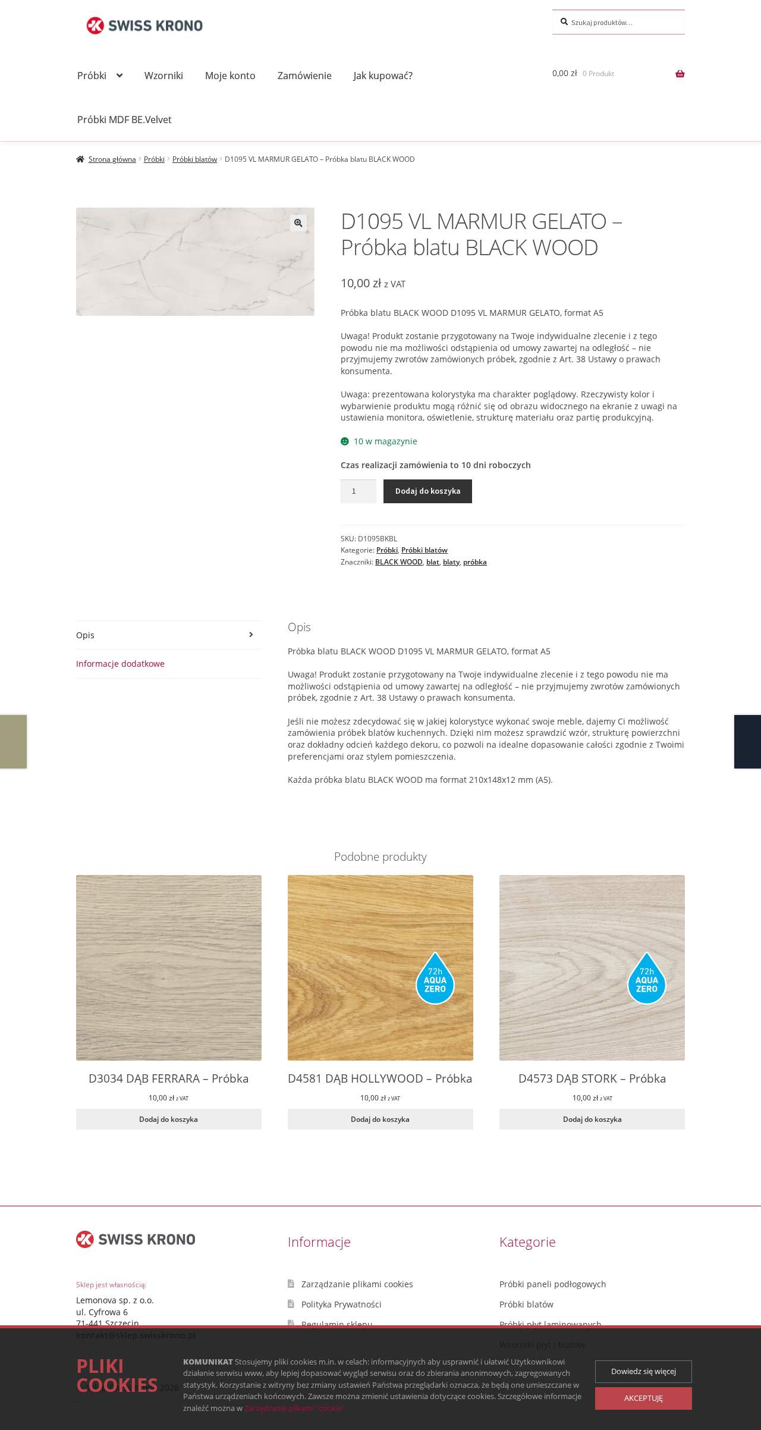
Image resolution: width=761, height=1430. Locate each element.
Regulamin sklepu (337, 1324)
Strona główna (112, 159)
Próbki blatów (194, 159)
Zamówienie (305, 75)
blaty (451, 562)
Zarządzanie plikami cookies (357, 1284)
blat (432, 562)
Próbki (91, 75)
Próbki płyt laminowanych (550, 1324)
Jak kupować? (383, 75)
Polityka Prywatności (341, 1304)
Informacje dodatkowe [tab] (120, 663)
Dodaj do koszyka (428, 490)
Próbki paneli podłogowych (552, 1284)
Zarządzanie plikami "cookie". (295, 1408)
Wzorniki (163, 75)
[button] (298, 223)
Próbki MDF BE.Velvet (124, 119)
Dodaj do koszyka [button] (168, 1119)
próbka (475, 562)
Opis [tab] (85, 635)
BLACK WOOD (399, 562)
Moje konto (230, 75)
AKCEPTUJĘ (643, 1398)
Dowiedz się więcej (643, 1371)
